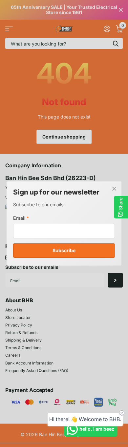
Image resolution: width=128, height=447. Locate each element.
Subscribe (64, 250)
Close (114, 188)
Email (21, 218)
